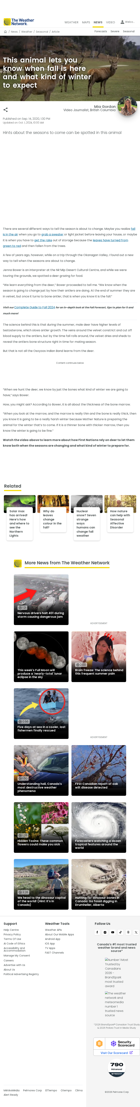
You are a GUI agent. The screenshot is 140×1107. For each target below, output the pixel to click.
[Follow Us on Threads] (128, 932)
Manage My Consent (17, 955)
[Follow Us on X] (136, 932)
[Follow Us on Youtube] (113, 932)
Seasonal (42, 32)
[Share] (5, 109)
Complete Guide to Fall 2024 (34, 307)
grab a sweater (52, 234)
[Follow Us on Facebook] (97, 932)
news (14, 32)
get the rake (43, 240)
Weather (26, 32)
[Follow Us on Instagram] (105, 932)
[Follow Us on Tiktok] (121, 932)
